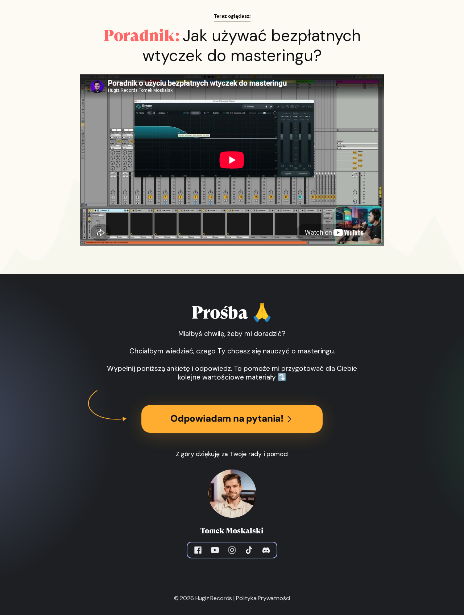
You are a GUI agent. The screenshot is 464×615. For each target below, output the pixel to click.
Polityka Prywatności (263, 598)
